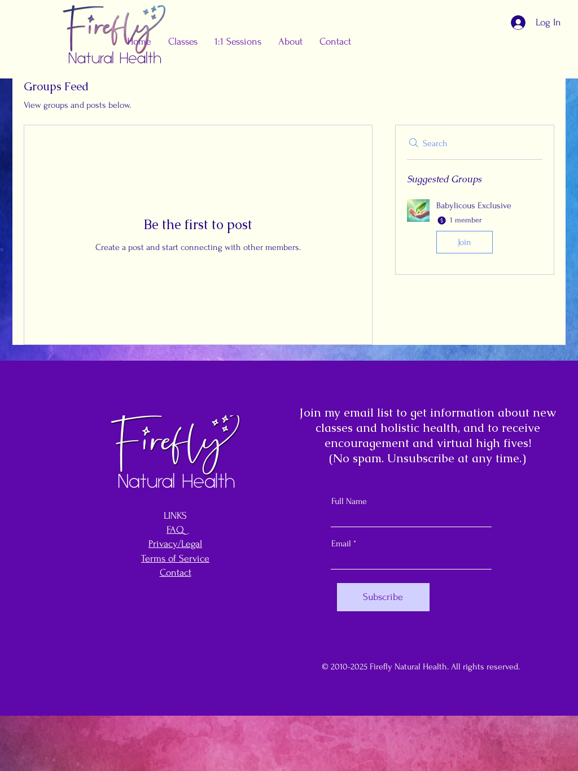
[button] (238, 41)
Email (341, 543)
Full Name (349, 501)
